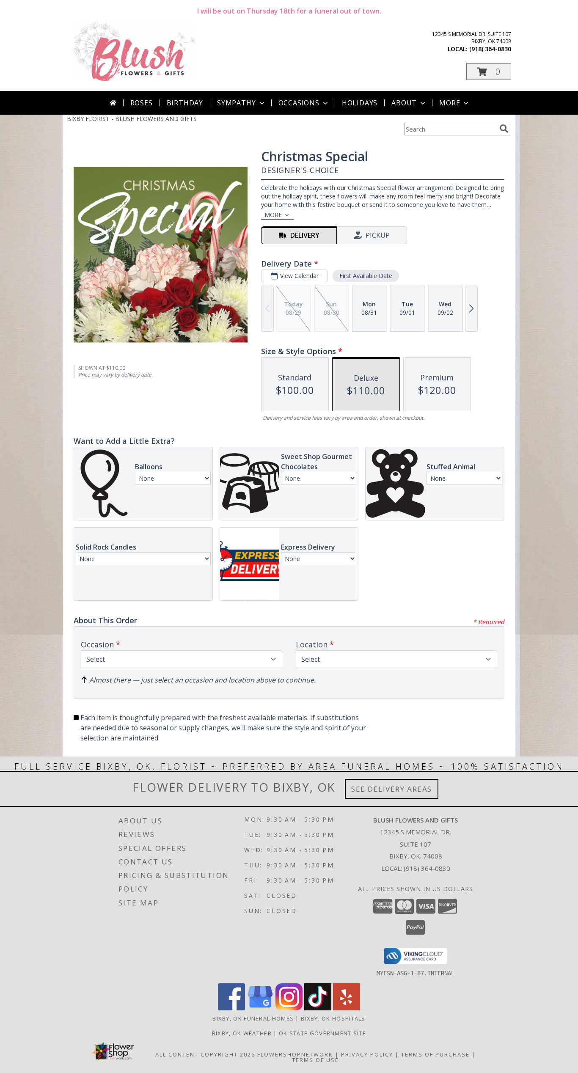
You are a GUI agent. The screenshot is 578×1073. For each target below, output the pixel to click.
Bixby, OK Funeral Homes (253, 1018)
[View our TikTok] (317, 1008)
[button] (488, 71)
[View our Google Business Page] (260, 1008)
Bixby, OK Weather (242, 1033)
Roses (141, 102)
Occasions (298, 102)
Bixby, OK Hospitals (333, 1018)
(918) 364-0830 (490, 49)
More (449, 102)
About (404, 102)
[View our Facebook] (231, 1008)
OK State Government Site (322, 1033)
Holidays (359, 102)
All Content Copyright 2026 (205, 1054)
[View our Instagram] (289, 1008)
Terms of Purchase (435, 1054)
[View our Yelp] (346, 1008)
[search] (504, 128)
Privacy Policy (367, 1054)
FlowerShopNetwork (295, 1054)
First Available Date (365, 276)
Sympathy (236, 102)
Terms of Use (315, 1060)
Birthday (185, 102)
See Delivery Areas (391, 789)
